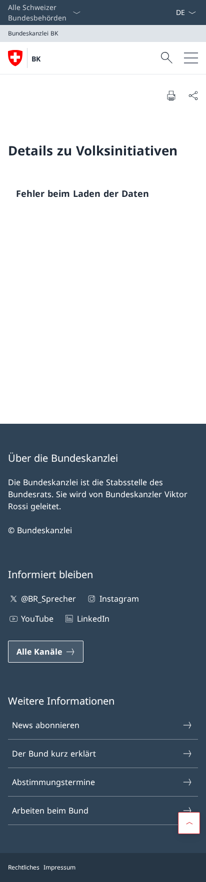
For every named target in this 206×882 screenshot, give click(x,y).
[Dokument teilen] (193, 95)
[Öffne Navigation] (191, 58)
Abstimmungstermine (53, 782)
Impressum (60, 867)
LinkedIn (93, 618)
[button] (189, 823)
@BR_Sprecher (48, 598)
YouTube (37, 618)
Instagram (119, 598)
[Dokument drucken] (171, 95)
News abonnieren (46, 725)
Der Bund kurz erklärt (54, 753)
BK (36, 58)
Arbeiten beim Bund (50, 810)
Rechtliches (24, 867)
